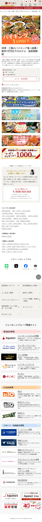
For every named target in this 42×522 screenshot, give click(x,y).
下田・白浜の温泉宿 (8, 216)
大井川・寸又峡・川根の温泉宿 (11, 223)
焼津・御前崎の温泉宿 (23, 221)
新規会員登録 (29, 7)
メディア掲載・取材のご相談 (31, 300)
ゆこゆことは (6, 314)
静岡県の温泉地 (7, 236)
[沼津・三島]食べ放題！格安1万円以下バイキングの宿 (19, 246)
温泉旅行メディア (8, 285)
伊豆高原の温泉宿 (7, 213)
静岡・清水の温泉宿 (8, 221)
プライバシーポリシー (10, 300)
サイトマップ (27, 307)
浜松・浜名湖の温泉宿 (30, 223)
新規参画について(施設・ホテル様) (9, 307)
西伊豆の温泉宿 (33, 216)
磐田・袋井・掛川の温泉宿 (10, 226)
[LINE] (6, 266)
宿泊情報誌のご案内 (30, 285)
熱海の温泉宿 (6, 211)
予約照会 (30, 4)
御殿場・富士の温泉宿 (21, 218)
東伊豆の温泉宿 (20, 213)
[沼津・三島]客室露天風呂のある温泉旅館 (15, 249)
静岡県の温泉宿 (7, 229)
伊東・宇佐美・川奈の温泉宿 (21, 211)
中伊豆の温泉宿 (7, 218)
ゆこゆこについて (18, 7)
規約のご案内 (27, 293)
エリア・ (21, 79)
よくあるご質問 (7, 293)
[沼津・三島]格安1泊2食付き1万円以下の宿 (15, 244)
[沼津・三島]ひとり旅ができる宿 (12, 251)
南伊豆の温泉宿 (21, 216)
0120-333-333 (23, 191)
